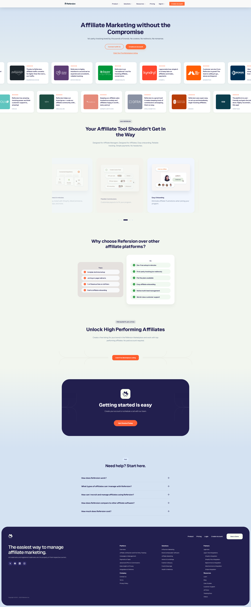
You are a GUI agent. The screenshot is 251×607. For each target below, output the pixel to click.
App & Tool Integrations (211, 552)
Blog (205, 580)
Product (191, 536)
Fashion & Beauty (167, 562)
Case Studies (208, 583)
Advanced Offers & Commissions (130, 562)
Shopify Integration (211, 556)
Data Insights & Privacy (127, 566)
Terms (121, 580)
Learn (205, 576)
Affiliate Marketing (167, 556)
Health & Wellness (167, 569)
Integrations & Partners (127, 569)
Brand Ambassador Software (170, 552)
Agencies (206, 549)
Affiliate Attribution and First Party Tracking (133, 552)
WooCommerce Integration (213, 566)
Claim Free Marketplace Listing (125, 357)
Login (206, 536)
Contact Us (123, 576)
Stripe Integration (210, 569)
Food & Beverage (167, 566)
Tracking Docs (208, 593)
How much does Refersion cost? (96, 511)
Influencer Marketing (168, 549)
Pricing (198, 536)
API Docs (206, 590)
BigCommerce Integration (213, 562)
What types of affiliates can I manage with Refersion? (106, 486)
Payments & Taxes (125, 559)
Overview (123, 549)
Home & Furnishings (168, 559)
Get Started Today (125, 423)
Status (206, 596)
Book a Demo (235, 536)
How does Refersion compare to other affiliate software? (108, 503)
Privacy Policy (124, 583)
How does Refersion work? (94, 478)
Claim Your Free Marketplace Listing (125, 53)
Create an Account (136, 47)
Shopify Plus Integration (212, 559)
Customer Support (209, 586)
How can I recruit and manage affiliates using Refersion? (107, 494)
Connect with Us (114, 47)
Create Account (217, 536)
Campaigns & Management (128, 556)
